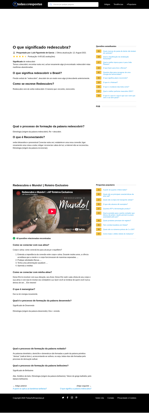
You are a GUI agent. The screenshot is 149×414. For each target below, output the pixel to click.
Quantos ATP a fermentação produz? (116, 209)
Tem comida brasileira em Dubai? (115, 225)
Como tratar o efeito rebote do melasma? (118, 234)
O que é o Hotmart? (110, 82)
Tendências (118, 4)
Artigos (107, 4)
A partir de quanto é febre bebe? (115, 190)
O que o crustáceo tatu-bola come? (116, 87)
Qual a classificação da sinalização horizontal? (116, 58)
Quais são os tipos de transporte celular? (118, 200)
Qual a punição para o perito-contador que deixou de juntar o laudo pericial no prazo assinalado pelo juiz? (119, 215)
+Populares (131, 4)
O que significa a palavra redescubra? (75, 389)
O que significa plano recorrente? (115, 78)
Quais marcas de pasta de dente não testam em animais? (119, 52)
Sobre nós (99, 398)
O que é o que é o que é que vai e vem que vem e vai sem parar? (119, 96)
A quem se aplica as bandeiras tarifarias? (30, 389)
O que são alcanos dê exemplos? (115, 204)
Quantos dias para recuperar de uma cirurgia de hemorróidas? (116, 73)
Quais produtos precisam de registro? (117, 220)
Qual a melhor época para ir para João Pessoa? (117, 63)
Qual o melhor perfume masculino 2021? (118, 91)
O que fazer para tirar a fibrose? (115, 68)
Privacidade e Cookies (126, 398)
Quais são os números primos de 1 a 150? (119, 229)
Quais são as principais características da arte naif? (118, 195)
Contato (110, 398)
